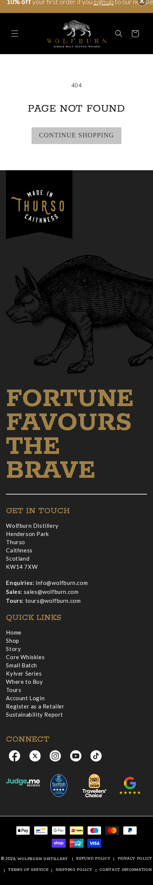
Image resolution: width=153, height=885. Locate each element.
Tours (13, 689)
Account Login (25, 698)
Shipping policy (74, 869)
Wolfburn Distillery (42, 859)
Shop (12, 640)
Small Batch (21, 665)
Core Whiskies (25, 657)
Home (13, 632)
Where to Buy (24, 681)
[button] (15, 33)
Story (13, 648)
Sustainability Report (34, 714)
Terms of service (28, 869)
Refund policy (93, 858)
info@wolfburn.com (62, 582)
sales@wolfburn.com (51, 591)
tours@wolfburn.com (53, 600)
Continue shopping (76, 135)
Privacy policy (135, 858)
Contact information (126, 869)
